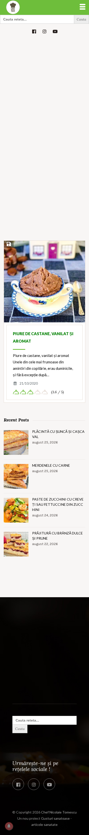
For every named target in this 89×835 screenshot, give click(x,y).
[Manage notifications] (9, 826)
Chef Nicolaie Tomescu (59, 812)
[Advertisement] (44, 85)
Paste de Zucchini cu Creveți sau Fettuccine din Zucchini (58, 504)
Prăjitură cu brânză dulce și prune (57, 535)
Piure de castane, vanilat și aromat (43, 337)
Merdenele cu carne (51, 465)
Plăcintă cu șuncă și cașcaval (58, 434)
